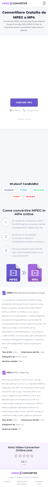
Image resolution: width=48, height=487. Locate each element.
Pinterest (30, 197)
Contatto (6, 481)
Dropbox (16, 110)
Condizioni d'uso (39, 482)
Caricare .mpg (24, 102)
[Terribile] (16, 455)
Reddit (16, 197)
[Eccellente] (32, 455)
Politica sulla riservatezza (22, 482)
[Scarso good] (20, 455)
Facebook (9, 190)
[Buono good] (28, 455)
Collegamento (32, 110)
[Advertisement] (24, 66)
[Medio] (24, 455)
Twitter (23, 190)
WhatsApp (39, 190)
